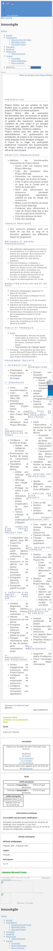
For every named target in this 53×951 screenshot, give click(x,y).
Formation (10, 47)
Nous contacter (17, 63)
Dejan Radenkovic (19, 61)
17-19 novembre (26, 763)
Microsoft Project (18, 44)
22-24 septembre (26, 758)
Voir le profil (26, 704)
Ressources (11, 52)
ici (18, 799)
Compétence (11, 38)
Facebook (10, 49)
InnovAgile (15, 58)
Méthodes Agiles (18, 42)
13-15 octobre (26, 760)
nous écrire (27, 768)
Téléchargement (18, 54)
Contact (9, 56)
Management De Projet (21, 40)
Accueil (9, 35)
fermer (4, 31)
